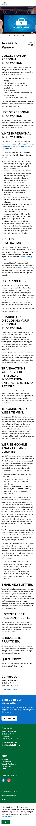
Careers (4, 799)
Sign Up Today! (9, 718)
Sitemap (5, 759)
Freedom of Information (9, 795)
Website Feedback (9, 764)
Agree (6, 822)
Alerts (4, 769)
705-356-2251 (12, 689)
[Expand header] (33, 3)
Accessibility (6, 761)
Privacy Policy (7, 816)
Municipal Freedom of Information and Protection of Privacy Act (18, 146)
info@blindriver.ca (13, 745)
